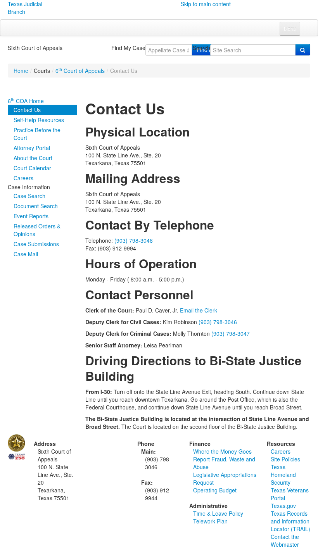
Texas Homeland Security (283, 474)
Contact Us (27, 110)
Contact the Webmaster (285, 540)
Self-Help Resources (39, 120)
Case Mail (26, 254)
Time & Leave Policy (218, 513)
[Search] (302, 49)
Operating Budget (215, 490)
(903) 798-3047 (230, 333)
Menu (290, 28)
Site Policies (285, 459)
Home (21, 70)
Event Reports (31, 216)
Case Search (29, 196)
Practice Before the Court (37, 134)
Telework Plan (210, 521)
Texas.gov (283, 505)
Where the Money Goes (222, 451)
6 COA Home (26, 101)
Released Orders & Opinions (37, 230)
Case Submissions (36, 244)
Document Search (36, 206)
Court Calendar (32, 168)
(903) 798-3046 (133, 240)
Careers (23, 178)
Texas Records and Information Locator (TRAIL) (290, 521)
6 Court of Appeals (80, 70)
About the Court (33, 158)
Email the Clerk (198, 310)
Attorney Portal (32, 148)
